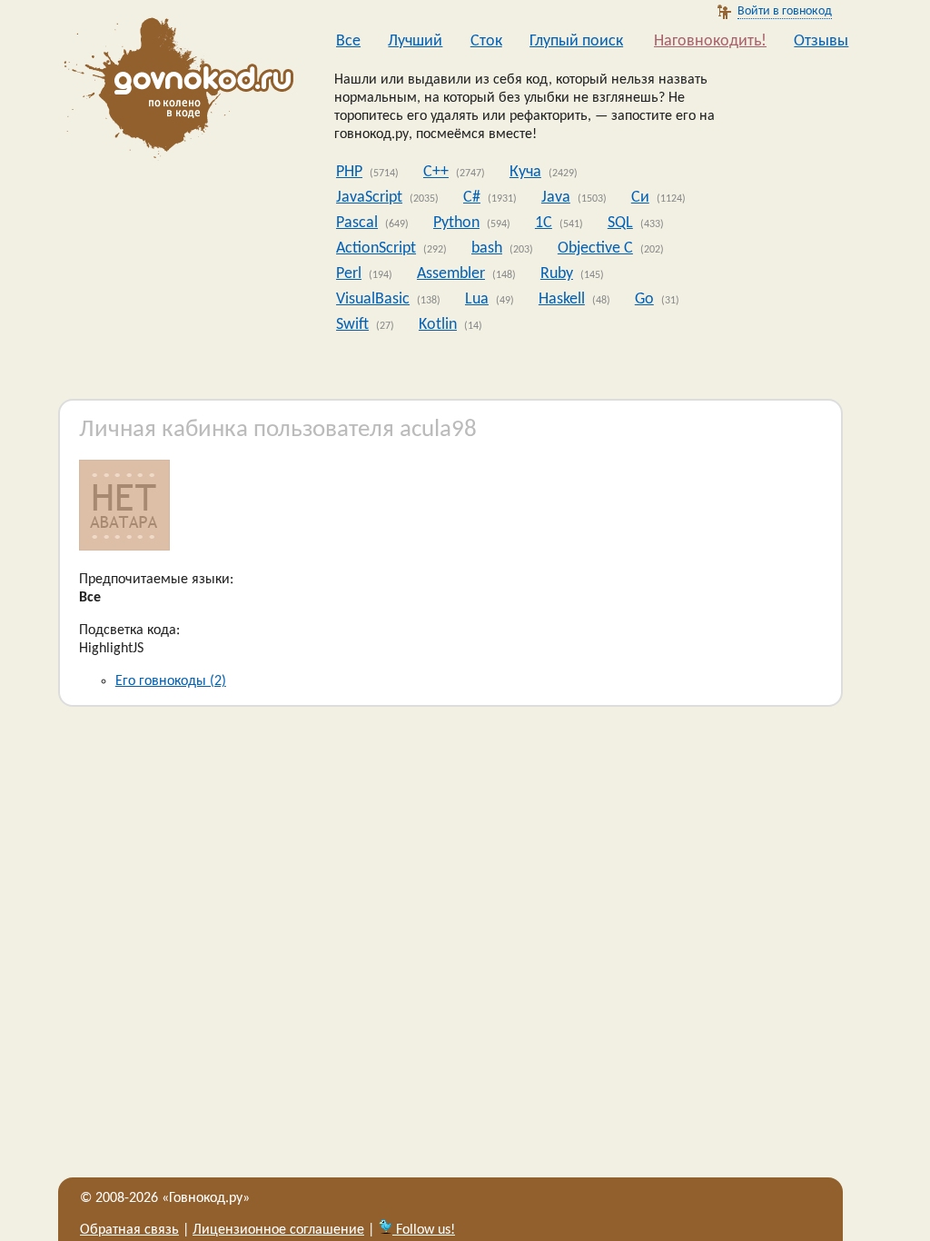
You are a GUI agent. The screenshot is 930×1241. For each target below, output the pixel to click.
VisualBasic (373, 299)
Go (644, 299)
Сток (486, 41)
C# (471, 197)
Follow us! (423, 1230)
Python (456, 223)
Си (640, 197)
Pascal (357, 223)
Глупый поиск (576, 41)
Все (348, 41)
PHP (349, 172)
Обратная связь (129, 1230)
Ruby (556, 274)
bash (486, 248)
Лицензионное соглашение (278, 1230)
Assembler (451, 274)
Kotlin (438, 325)
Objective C (595, 248)
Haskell (562, 299)
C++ (436, 172)
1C (543, 223)
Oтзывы (821, 41)
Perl (348, 274)
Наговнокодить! (710, 41)
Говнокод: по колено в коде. (173, 91)
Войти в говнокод (784, 11)
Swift (352, 325)
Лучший (415, 41)
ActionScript (376, 248)
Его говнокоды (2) (170, 681)
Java (555, 197)
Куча (525, 172)
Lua (477, 299)
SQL (620, 223)
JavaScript (369, 197)
